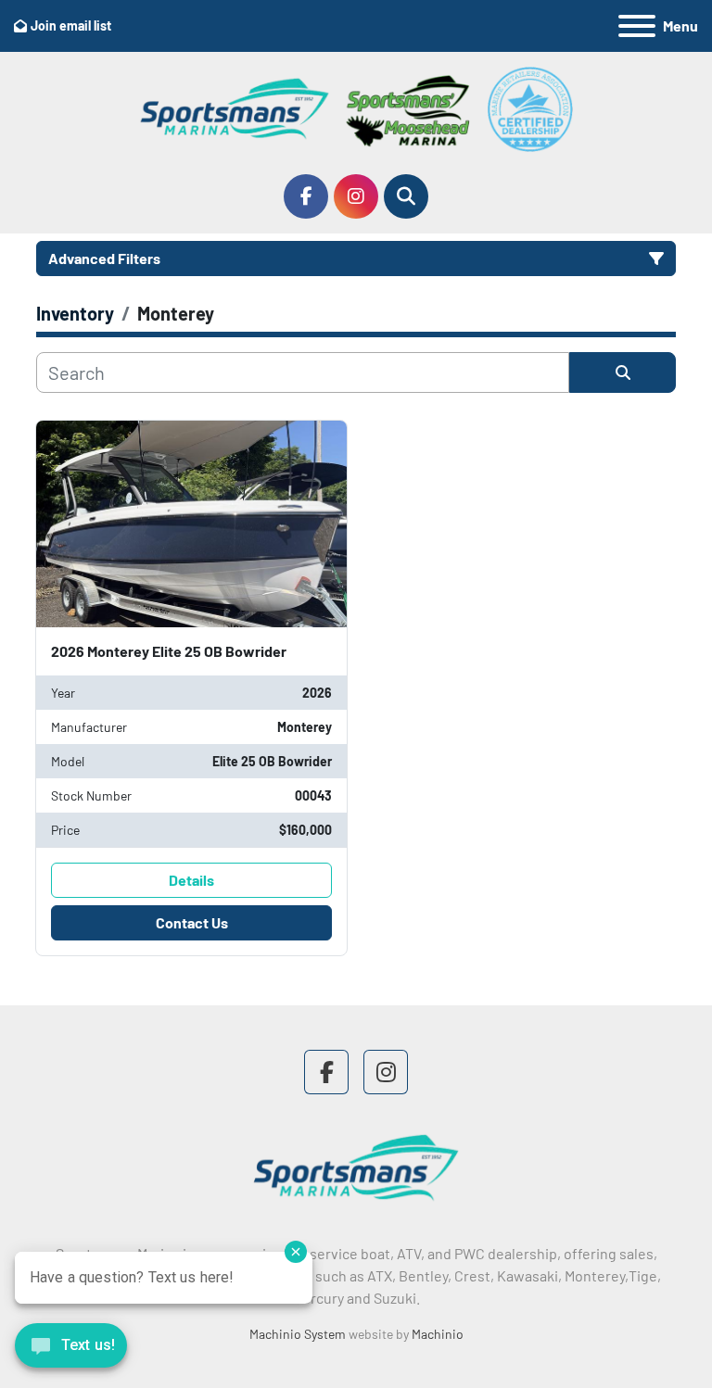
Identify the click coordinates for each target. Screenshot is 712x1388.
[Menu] (636, 26)
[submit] (622, 372)
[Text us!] (71, 1350)
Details (191, 880)
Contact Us (192, 922)
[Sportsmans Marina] (356, 1166)
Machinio (438, 1334)
